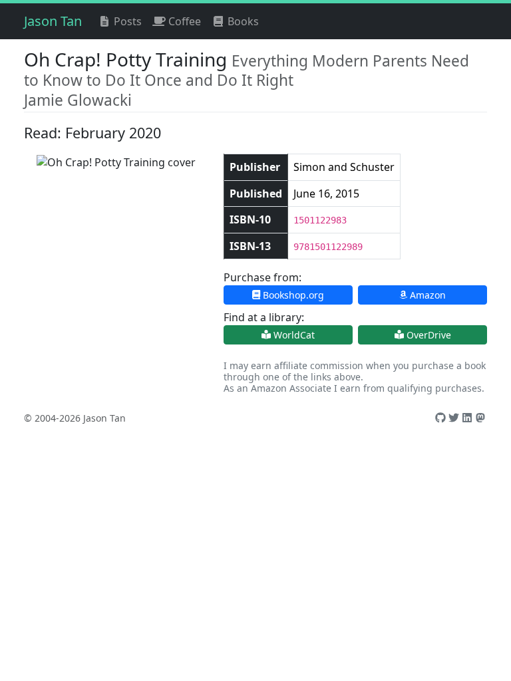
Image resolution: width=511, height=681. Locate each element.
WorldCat (293, 335)
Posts (126, 21)
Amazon (426, 295)
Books (242, 21)
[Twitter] (453, 417)
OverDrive (427, 335)
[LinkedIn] (467, 417)
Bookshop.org (292, 295)
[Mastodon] (480, 417)
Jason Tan (53, 21)
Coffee (183, 21)
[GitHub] (440, 417)
